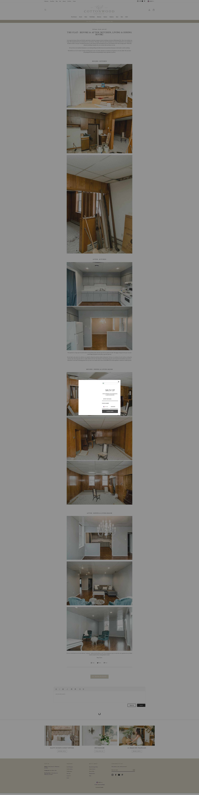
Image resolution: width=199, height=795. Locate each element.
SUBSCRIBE (110, 411)
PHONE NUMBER (105, 403)
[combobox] (105, 407)
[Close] (118, 382)
